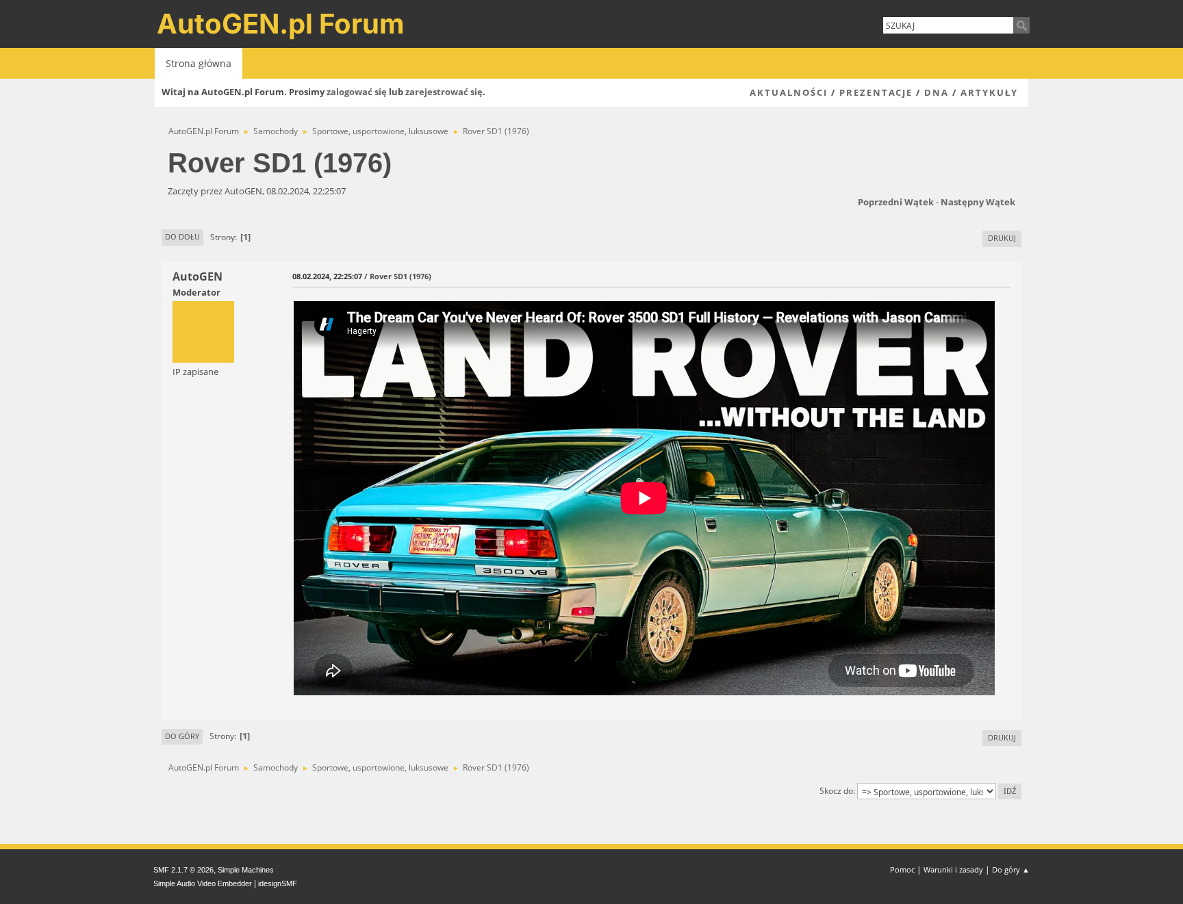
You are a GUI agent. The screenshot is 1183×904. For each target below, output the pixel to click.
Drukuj (1002, 238)
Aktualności (789, 92)
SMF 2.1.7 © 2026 (183, 870)
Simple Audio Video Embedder (202, 883)
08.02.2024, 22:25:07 (327, 276)
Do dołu (182, 236)
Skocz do (836, 791)
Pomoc (902, 869)
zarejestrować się (444, 92)
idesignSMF (277, 883)
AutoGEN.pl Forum (281, 23)
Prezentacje (876, 92)
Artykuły (989, 92)
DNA (936, 92)
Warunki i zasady (953, 869)
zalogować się (357, 92)
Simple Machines (246, 870)
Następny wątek (978, 202)
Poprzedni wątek (896, 202)
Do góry (182, 736)
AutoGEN (197, 276)
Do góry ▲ (1011, 869)
